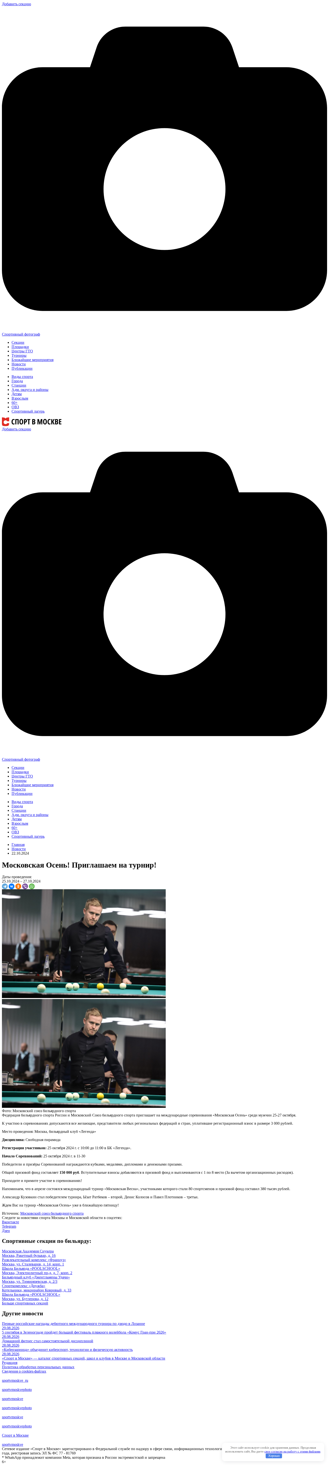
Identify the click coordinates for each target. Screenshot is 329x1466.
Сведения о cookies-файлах (24, 1371)
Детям (17, 394)
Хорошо (274, 1456)
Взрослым (20, 398)
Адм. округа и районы (30, 390)
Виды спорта (22, 377)
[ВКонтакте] (11, 886)
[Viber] (25, 886)
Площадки (20, 347)
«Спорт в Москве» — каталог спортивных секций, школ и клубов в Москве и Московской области (83, 1358)
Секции (18, 342)
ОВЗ (15, 407)
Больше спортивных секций (25, 1303)
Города (17, 381)
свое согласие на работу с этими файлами (292, 1451)
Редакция (9, 1363)
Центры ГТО (22, 351)
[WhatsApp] (32, 886)
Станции (19, 385)
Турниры (19, 355)
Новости (19, 364)
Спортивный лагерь (28, 411)
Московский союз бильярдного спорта (52, 1213)
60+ (15, 403)
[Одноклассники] (18, 886)
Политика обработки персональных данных (38, 1367)
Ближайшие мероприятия (32, 360)
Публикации (22, 368)
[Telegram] (5, 886)
